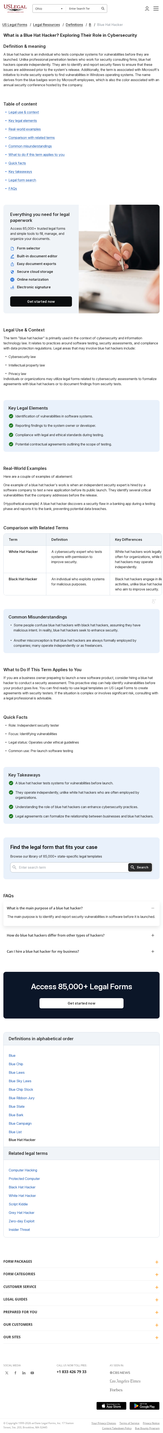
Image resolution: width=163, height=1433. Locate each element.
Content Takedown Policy (117, 1428)
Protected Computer (24, 1179)
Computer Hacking (23, 1170)
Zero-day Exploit (21, 1221)
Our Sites (12, 1337)
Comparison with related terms (31, 137)
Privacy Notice (151, 1423)
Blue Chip (16, 1064)
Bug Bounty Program (147, 1428)
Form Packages (17, 1261)
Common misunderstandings (30, 146)
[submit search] (103, 8)
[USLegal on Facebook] (15, 1373)
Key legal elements (22, 120)
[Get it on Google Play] (144, 1406)
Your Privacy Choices (103, 1423)
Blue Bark (16, 1115)
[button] (156, 8)
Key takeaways (20, 171)
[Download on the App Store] (111, 1406)
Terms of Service (129, 1423)
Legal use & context (23, 112)
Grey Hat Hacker (21, 1212)
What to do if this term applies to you (36, 154)
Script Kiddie (18, 1204)
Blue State (17, 1106)
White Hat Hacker (22, 1195)
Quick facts (17, 163)
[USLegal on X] (6, 1373)
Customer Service (19, 1286)
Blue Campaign (20, 1123)
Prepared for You (20, 1312)
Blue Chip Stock (21, 1089)
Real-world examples (24, 129)
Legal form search (22, 180)
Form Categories (19, 1274)
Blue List (15, 1132)
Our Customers (17, 1324)
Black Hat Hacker (22, 1187)
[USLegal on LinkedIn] (23, 1373)
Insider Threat (19, 1229)
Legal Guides (15, 1299)
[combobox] (49, 8)
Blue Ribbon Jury (22, 1098)
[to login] (147, 8)
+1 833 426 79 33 (71, 1371)
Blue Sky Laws (20, 1081)
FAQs (12, 188)
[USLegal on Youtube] (32, 1373)
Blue (12, 1055)
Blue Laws (17, 1072)
